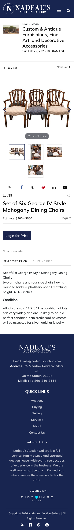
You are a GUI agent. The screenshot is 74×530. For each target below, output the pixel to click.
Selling (37, 413)
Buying (37, 407)
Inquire (66, 218)
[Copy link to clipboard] (10, 187)
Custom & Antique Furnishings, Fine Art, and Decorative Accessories (43, 37)
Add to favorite (69, 196)
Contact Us (37, 432)
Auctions (37, 400)
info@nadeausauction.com (42, 361)
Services (37, 420)
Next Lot (62, 67)
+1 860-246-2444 (43, 381)
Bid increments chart (13, 251)
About (37, 426)
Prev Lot (11, 68)
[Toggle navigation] (59, 10)
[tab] (15, 262)
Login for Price (17, 236)
